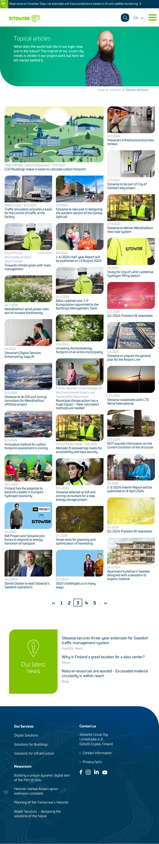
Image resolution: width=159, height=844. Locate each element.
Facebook (81, 772)
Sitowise (115, 90)
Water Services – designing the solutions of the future (37, 813)
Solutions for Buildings (31, 744)
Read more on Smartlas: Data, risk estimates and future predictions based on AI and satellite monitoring (73, 4)
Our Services (24, 726)
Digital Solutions (26, 735)
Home (101, 90)
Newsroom (22, 766)
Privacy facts (92, 761)
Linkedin (96, 771)
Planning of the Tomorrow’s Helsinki (41, 802)
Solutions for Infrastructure (34, 753)
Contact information (97, 752)
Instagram (88, 772)
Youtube (104, 772)
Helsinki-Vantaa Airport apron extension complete (36, 790)
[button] (153, 17)
